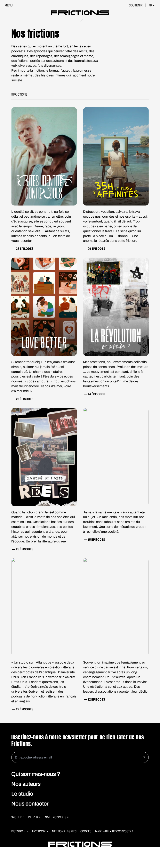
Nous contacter (29, 804)
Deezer (33, 817)
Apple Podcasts (55, 817)
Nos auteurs (26, 784)
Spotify (16, 817)
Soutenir (136, 5)
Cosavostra (124, 831)
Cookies (85, 831)
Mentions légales (64, 831)
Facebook (38, 831)
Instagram (18, 831)
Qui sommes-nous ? (35, 774)
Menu (9, 5)
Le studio (22, 794)
